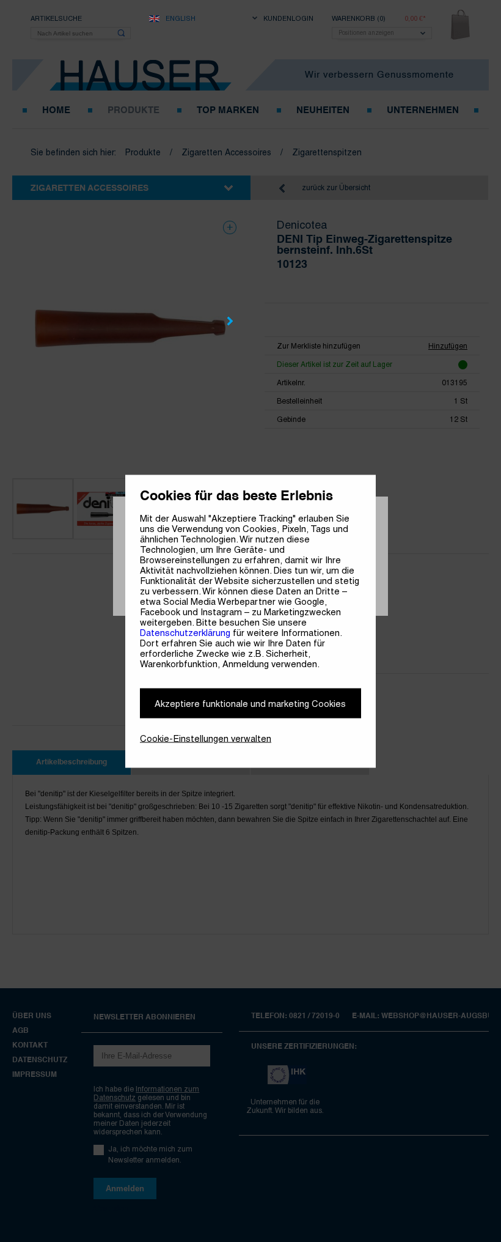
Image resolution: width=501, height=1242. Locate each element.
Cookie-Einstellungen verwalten (205, 738)
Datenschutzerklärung (185, 632)
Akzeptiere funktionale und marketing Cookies (250, 703)
